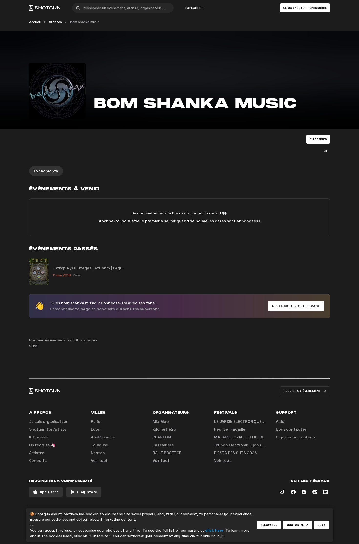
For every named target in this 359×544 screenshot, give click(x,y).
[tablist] (179, 171)
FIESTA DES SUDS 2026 (235, 452)
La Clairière (163, 445)
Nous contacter (291, 429)
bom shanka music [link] (84, 22)
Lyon (95, 429)
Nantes (98, 452)
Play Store (87, 492)
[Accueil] (44, 8)
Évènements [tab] (46, 170)
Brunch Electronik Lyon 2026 (242, 445)
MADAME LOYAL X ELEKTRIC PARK (245, 437)
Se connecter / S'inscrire (305, 8)
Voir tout (99, 460)
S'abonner (318, 139)
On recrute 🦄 (42, 445)
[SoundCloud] (325, 151)
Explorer (193, 8)
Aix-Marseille (103, 437)
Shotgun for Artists (47, 429)
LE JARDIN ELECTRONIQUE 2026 (243, 421)
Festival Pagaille (229, 429)
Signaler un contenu (295, 437)
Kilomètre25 (164, 429)
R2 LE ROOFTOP (167, 452)
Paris (95, 421)
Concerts (38, 460)
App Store (49, 492)
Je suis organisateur (48, 421)
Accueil (35, 22)
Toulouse (99, 445)
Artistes (55, 22)
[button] (318, 139)
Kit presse (38, 437)
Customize (295, 525)
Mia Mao (161, 421)
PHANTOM (162, 437)
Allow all (269, 525)
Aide (280, 421)
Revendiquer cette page (296, 306)
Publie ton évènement (302, 391)
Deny (321, 525)
